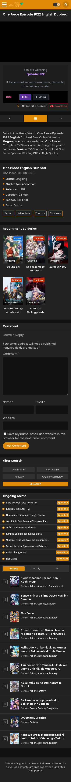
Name (8, 402)
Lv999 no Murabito (33, 718)
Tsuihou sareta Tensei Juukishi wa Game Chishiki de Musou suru (44, 667)
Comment (11, 354)
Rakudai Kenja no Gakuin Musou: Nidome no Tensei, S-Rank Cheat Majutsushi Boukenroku (43, 633)
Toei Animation (26, 184)
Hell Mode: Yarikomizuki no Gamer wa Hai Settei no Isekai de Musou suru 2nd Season (43, 651)
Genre (17, 469)
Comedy (41, 603)
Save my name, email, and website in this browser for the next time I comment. (34, 436)
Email (40, 402)
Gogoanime (11, 141)
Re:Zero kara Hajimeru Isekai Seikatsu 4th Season (40, 702)
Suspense (52, 708)
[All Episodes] (35, 118)
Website (9, 418)
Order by (51, 476)
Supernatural (56, 586)
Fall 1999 (22, 200)
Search (36, 484)
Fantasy (40, 213)
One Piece (27, 613)
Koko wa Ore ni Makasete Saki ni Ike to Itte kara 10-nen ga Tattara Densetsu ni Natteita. (43, 738)
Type (17, 476)
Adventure (23, 213)
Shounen (55, 213)
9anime (21, 149)
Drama (33, 708)
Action (8, 213)
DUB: (9, 97)
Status (51, 469)
